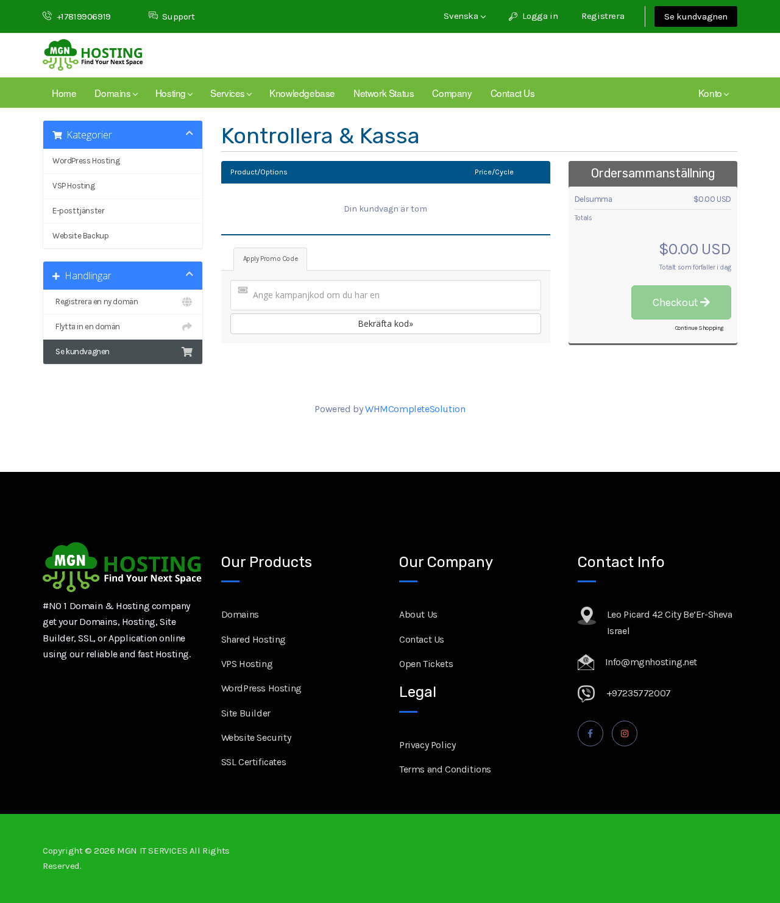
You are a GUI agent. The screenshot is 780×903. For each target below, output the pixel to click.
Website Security (256, 737)
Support (178, 16)
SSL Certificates (253, 762)
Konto (712, 92)
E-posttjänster (78, 210)
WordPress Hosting (85, 160)
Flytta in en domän (86, 326)
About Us (418, 614)
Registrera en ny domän (95, 301)
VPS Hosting (247, 663)
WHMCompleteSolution (415, 409)
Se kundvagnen (696, 16)
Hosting (172, 92)
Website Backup (80, 235)
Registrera (602, 15)
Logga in (539, 15)
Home (64, 92)
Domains (114, 92)
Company (452, 92)
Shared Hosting (253, 639)
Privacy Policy (427, 745)
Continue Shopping (699, 328)
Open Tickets (426, 663)
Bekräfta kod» (385, 323)
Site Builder (246, 713)
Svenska (462, 15)
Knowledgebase (302, 92)
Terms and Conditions (445, 769)
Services (229, 92)
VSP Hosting (73, 185)
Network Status (383, 92)
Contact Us (513, 92)
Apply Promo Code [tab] (270, 259)
